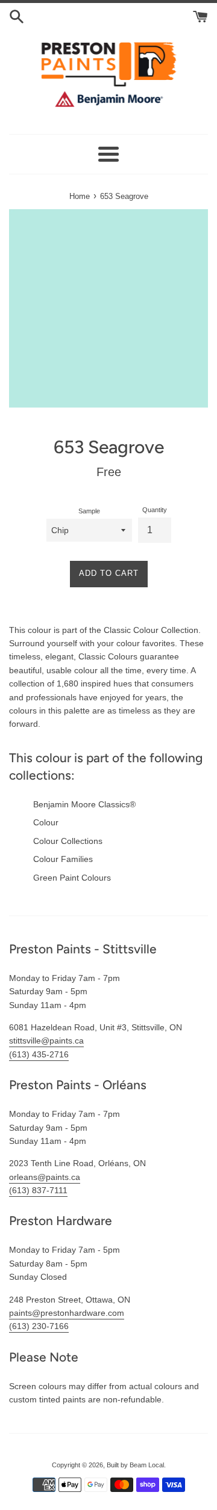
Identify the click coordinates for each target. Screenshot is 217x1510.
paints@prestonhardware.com (66, 1313)
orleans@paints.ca (44, 1177)
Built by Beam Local (135, 1465)
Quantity (154, 509)
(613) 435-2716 (39, 1054)
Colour (45, 822)
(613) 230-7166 (39, 1326)
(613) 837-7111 (38, 1190)
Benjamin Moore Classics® (84, 804)
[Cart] (200, 15)
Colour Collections (67, 841)
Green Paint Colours (72, 877)
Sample (89, 511)
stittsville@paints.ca (46, 1040)
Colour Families (63, 859)
